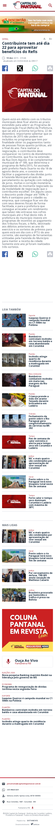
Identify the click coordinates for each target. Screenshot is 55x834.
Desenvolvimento (23, 824)
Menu (5, 5)
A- (45, 39)
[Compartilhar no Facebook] (5, 68)
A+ (50, 39)
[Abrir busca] (50, 5)
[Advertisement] (28, 278)
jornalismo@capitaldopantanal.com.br (24, 784)
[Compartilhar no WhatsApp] (35, 68)
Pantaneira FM (24, 808)
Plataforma (21, 820)
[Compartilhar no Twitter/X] (20, 68)
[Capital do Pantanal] (27, 5)
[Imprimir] (50, 68)
